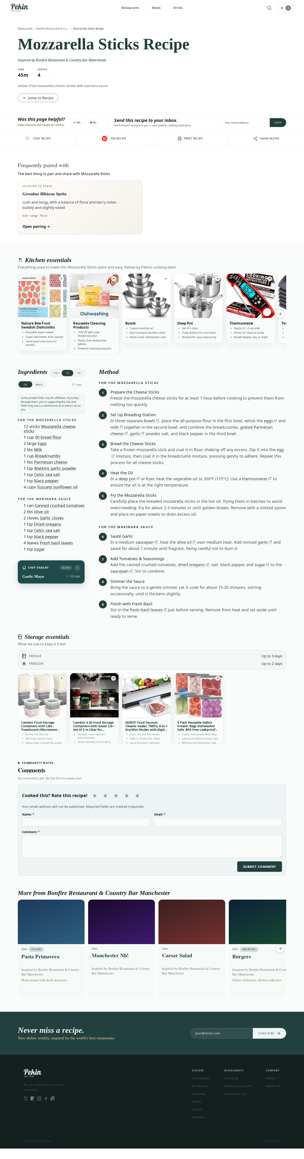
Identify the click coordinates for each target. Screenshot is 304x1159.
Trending (231, 1078)
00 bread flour (48, 437)
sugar (39, 549)
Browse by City (235, 1094)
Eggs (42, 443)
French (197, 1109)
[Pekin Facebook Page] (32, 1098)
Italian (196, 1101)
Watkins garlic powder (55, 468)
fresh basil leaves (146, 609)
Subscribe (266, 1033)
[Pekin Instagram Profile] (39, 1098)
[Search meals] (269, 8)
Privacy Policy (271, 1141)
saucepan (145, 542)
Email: (159, 814)
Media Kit (273, 1086)
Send (278, 122)
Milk (38, 449)
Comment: (31, 832)
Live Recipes (201, 1078)
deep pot (127, 478)
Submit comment (259, 866)
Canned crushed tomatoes (60, 505)
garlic (135, 433)
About (270, 1078)
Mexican (198, 1117)
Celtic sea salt (47, 474)
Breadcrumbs (47, 455)
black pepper (46, 480)
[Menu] (285, 8)
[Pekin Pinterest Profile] (53, 1098)
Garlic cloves (52, 518)
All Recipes (200, 1086)
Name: (28, 814)
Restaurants (25, 28)
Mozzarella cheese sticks (49, 429)
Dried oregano (47, 524)
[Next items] (280, 313)
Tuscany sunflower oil (57, 487)
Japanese (198, 1094)
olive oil (41, 511)
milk (114, 427)
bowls (149, 420)
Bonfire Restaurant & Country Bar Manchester (53, 28)
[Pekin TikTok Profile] (46, 1098)
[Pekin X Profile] (26, 1098)
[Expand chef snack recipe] (77, 568)
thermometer (255, 478)
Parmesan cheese (50, 462)
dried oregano (191, 564)
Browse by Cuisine (238, 1086)
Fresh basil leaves (56, 542)
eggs (268, 420)
